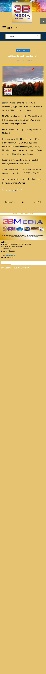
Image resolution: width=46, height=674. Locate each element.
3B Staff (18, 60)
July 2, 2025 (20, 50)
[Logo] (22, 12)
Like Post (29, 60)
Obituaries (26, 50)
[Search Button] (38, 36)
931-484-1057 (11, 255)
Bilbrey (5, 102)
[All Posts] (23, 202)
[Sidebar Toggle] (43, 21)
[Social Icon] (3, 190)
